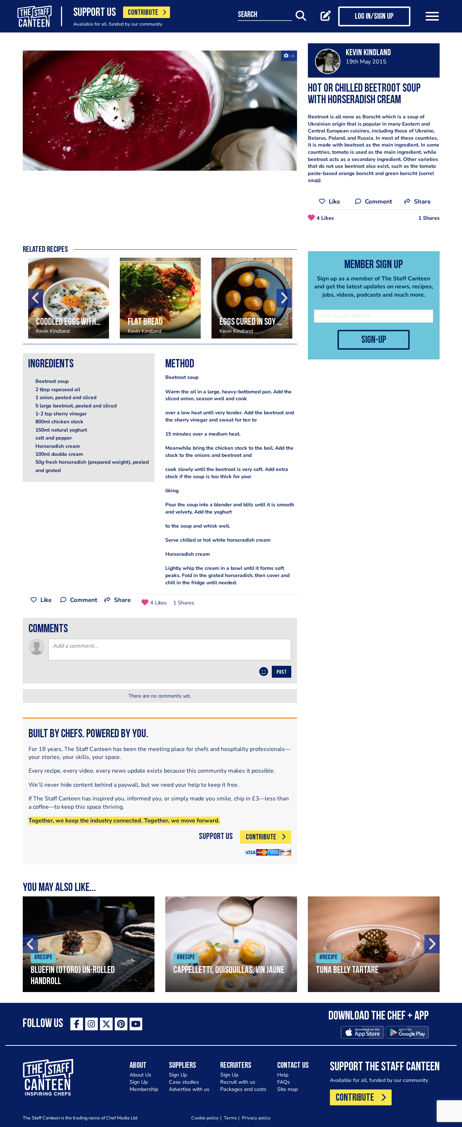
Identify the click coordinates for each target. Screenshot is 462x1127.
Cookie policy (205, 1118)
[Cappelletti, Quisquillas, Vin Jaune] (231, 944)
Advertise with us (189, 1089)
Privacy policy (256, 1118)
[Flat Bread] (160, 298)
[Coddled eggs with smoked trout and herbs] (68, 298)
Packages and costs (243, 1089)
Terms (230, 1118)
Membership (144, 1089)
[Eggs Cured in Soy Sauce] (252, 298)
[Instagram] (91, 1024)
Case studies (184, 1082)
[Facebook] (76, 1024)
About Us (140, 1074)
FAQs (283, 1082)
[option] (160, 111)
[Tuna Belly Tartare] (374, 944)
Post (281, 672)
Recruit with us (237, 1082)
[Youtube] (136, 1024)
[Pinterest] (121, 1024)
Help (282, 1074)
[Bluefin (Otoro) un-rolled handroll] (88, 944)
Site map (287, 1089)
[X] (106, 1024)
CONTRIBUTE (143, 13)
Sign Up (139, 1082)
